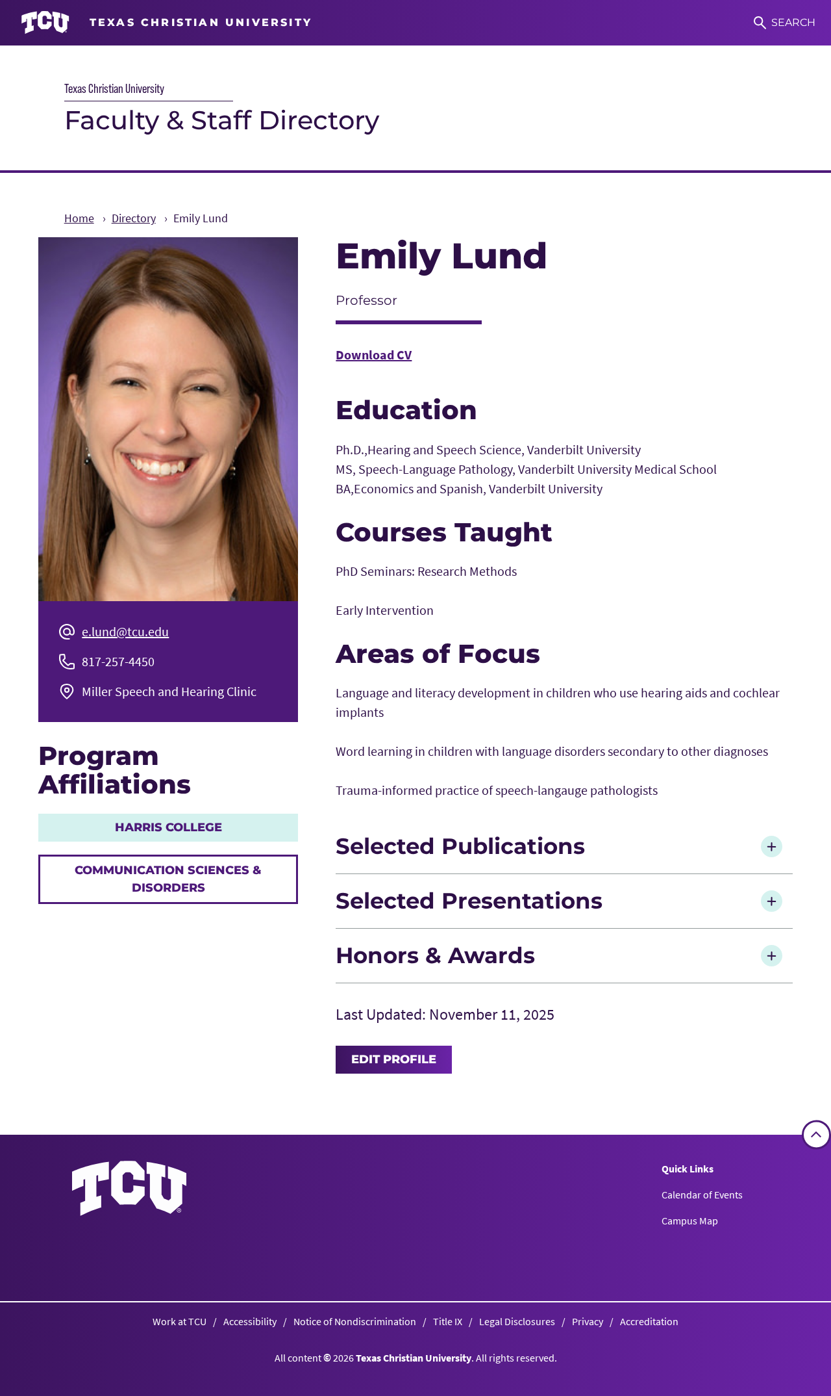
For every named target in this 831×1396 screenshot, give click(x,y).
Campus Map (690, 1220)
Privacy (587, 1321)
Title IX (447, 1321)
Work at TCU (179, 1321)
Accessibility (250, 1321)
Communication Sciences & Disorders (168, 879)
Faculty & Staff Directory (221, 120)
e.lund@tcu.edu (125, 631)
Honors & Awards (435, 955)
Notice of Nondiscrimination (354, 1321)
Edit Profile (393, 1059)
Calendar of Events (702, 1194)
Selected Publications (460, 846)
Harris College (168, 827)
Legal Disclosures (517, 1321)
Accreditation (649, 1321)
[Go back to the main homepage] (129, 1188)
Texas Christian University (114, 88)
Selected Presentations (469, 900)
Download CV (374, 354)
